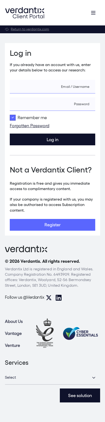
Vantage (13, 333)
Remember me (32, 117)
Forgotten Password (29, 125)
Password (81, 104)
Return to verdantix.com (30, 29)
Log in (52, 139)
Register (52, 224)
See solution (80, 395)
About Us (14, 321)
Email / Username (75, 87)
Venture (12, 345)
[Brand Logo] (24, 13)
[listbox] (52, 378)
